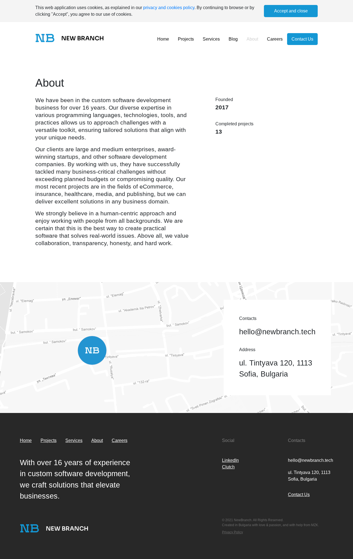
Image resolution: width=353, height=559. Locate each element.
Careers (275, 39)
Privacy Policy (232, 532)
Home (163, 39)
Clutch (228, 467)
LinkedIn (230, 460)
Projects (186, 39)
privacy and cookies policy (168, 7)
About (252, 39)
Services (211, 39)
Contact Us (302, 39)
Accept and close (291, 11)
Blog (233, 39)
